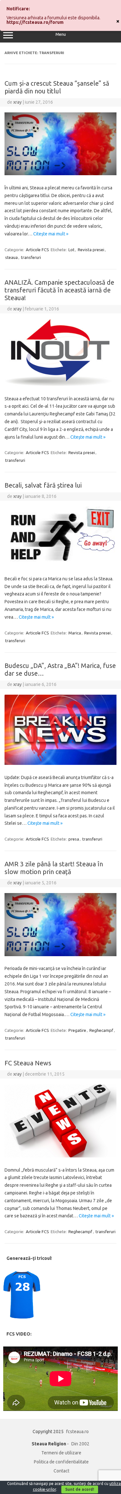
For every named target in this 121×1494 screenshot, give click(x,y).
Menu (60, 34)
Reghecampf (101, 1030)
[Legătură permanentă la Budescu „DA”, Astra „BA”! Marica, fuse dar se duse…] (60, 763)
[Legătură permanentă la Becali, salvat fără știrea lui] (60, 564)
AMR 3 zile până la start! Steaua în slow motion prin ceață (54, 867)
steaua (11, 257)
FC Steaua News (28, 1063)
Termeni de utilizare (61, 1452)
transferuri (31, 257)
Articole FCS (37, 249)
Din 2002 (80, 1443)
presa (73, 839)
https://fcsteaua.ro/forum (35, 22)
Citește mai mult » (50, 233)
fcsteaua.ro (77, 1431)
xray (17, 102)
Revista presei (91, 249)
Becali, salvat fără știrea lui (43, 485)
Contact (61, 1470)
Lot (71, 249)
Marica (74, 633)
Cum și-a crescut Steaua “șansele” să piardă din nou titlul (57, 87)
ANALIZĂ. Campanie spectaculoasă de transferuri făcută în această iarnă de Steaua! (59, 290)
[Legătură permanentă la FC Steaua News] (60, 1155)
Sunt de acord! (79, 1489)
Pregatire (77, 1030)
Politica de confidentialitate (61, 1461)
